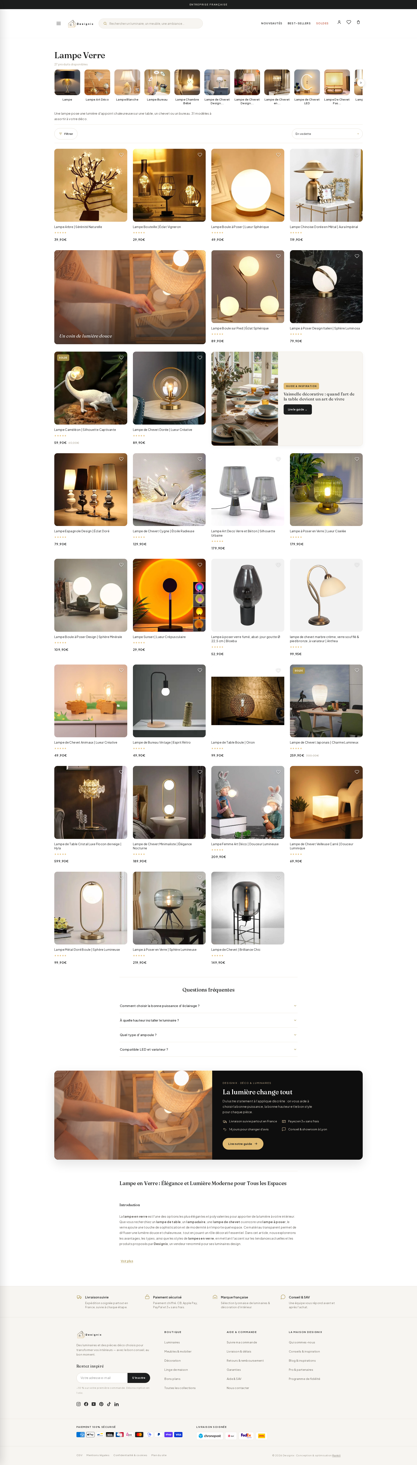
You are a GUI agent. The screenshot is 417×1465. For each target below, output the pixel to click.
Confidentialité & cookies (130, 1455)
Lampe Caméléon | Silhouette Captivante (85, 430)
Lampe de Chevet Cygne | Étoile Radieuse (164, 531)
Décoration (172, 1360)
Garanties (234, 1369)
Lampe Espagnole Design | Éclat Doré (81, 531)
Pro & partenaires (301, 1369)
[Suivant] (361, 83)
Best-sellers (299, 23)
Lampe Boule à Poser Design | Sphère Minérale (88, 637)
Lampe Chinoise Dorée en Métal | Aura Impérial (324, 227)
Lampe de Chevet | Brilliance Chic (235, 949)
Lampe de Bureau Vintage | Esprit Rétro (162, 742)
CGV (79, 1455)
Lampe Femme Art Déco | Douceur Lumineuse (245, 844)
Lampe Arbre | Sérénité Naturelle (78, 227)
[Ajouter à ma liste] (121, 154)
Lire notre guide (240, 1144)
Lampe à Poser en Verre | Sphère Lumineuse (165, 949)
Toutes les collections (180, 1388)
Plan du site (159, 1455)
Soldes (322, 23)
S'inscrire (138, 1377)
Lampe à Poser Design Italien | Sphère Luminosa (325, 328)
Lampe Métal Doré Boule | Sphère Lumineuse (87, 949)
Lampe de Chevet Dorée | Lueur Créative (162, 430)
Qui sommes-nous (302, 1342)
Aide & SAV (234, 1379)
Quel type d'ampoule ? (138, 1035)
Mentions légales (97, 1455)
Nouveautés (272, 23)
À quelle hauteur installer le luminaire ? (149, 1020)
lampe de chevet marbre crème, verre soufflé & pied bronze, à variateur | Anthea (324, 639)
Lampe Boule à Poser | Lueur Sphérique (240, 227)
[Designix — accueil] (80, 23)
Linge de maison (176, 1369)
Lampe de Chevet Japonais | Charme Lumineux (324, 742)
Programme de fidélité (304, 1379)
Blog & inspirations (302, 1360)
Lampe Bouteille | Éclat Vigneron (157, 227)
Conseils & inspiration (304, 1351)
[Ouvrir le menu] (58, 23)
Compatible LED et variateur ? (144, 1049)
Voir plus (127, 1261)
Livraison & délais (239, 1351)
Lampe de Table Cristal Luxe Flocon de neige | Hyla (87, 846)
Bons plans (172, 1379)
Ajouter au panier (90, 215)
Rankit (336, 1455)
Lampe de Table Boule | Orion (233, 742)
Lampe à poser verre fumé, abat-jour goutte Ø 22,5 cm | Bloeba (245, 639)
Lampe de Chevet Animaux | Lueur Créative (85, 742)
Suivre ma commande (242, 1342)
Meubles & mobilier (177, 1351)
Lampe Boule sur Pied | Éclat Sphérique (240, 328)
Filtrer (68, 134)
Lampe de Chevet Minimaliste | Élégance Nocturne (162, 846)
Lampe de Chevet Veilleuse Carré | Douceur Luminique (321, 846)
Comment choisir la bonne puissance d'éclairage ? (160, 1006)
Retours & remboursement (245, 1360)
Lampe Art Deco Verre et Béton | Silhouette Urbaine (243, 533)
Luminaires (172, 1342)
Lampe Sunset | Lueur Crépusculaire (159, 637)
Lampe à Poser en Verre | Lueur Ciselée (318, 531)
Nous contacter (238, 1388)
